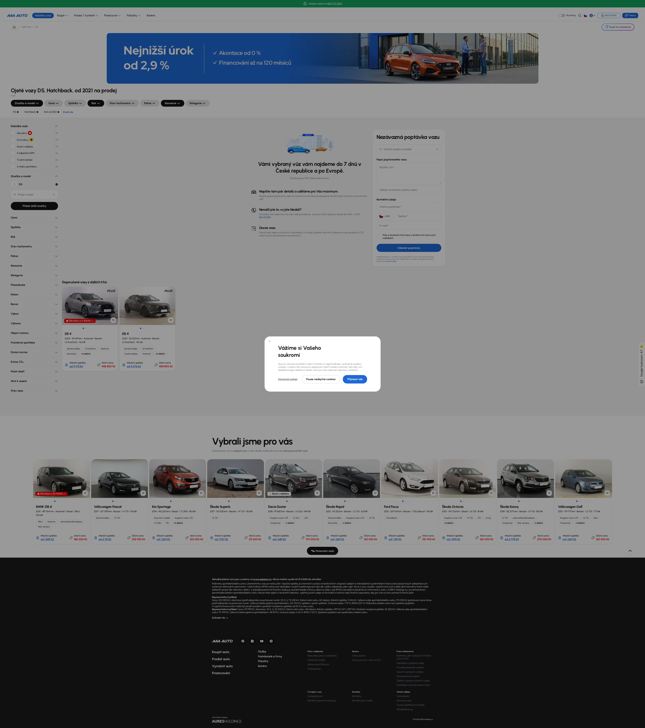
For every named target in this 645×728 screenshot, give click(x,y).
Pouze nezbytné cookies (321, 379)
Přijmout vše (355, 379)
